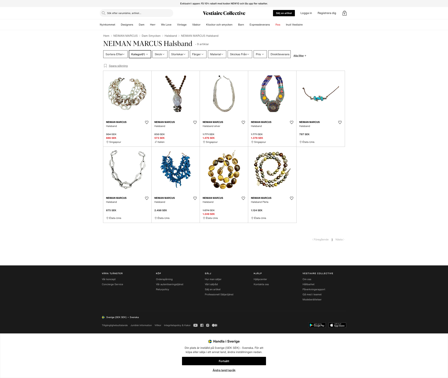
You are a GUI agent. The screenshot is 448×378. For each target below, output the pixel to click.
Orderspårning (164, 279)
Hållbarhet (308, 284)
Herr (152, 25)
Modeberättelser (312, 299)
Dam (141, 25)
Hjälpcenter (260, 279)
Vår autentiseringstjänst (169, 284)
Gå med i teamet (312, 294)
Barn (241, 25)
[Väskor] (203, 24)
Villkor (158, 325)
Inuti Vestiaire (294, 25)
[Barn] (246, 24)
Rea (277, 25)
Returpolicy (162, 289)
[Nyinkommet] (118, 24)
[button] (344, 13)
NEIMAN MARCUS (125, 36)
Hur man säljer (213, 279)
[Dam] (147, 24)
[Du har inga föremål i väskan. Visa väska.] (344, 13)
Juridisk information (141, 325)
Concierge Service (112, 284)
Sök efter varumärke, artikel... (124, 13)
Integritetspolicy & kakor (177, 325)
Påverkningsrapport (314, 289)
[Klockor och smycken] (235, 24)
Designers (127, 25)
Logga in (306, 13)
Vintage (182, 25)
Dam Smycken (151, 36)
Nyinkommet (107, 25)
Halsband (171, 36)
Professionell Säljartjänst (219, 294)
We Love (166, 25)
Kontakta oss (261, 284)
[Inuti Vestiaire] (305, 24)
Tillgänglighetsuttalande (115, 325)
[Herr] (158, 24)
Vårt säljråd (211, 284)
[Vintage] (189, 24)
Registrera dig (327, 13)
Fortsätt (224, 361)
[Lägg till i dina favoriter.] (147, 122)
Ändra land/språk (224, 370)
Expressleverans (260, 25)
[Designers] (136, 24)
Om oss (307, 279)
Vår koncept (109, 279)
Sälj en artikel (284, 13)
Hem (106, 36)
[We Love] (174, 24)
